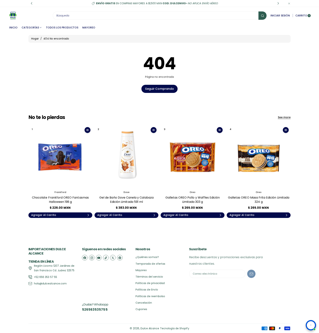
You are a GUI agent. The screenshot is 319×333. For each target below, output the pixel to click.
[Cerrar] (289, 3)
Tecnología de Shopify (174, 328)
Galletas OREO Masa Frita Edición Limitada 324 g (258, 199)
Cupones (141, 309)
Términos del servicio (149, 277)
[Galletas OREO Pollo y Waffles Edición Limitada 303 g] (192, 157)
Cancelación (144, 303)
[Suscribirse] (251, 274)
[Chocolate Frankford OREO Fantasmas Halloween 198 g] (60, 157)
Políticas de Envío (147, 289)
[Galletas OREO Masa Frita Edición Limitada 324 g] (259, 157)
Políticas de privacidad (150, 283)
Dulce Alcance (149, 328)
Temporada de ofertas (150, 264)
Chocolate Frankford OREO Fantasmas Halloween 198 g (60, 199)
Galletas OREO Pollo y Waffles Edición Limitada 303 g (192, 199)
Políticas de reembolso (150, 296)
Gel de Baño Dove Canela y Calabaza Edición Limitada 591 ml (126, 199)
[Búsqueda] (262, 15)
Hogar (35, 38)
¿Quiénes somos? (147, 257)
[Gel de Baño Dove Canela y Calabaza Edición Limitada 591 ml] (126, 157)
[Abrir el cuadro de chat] (311, 325)
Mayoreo (141, 270)
